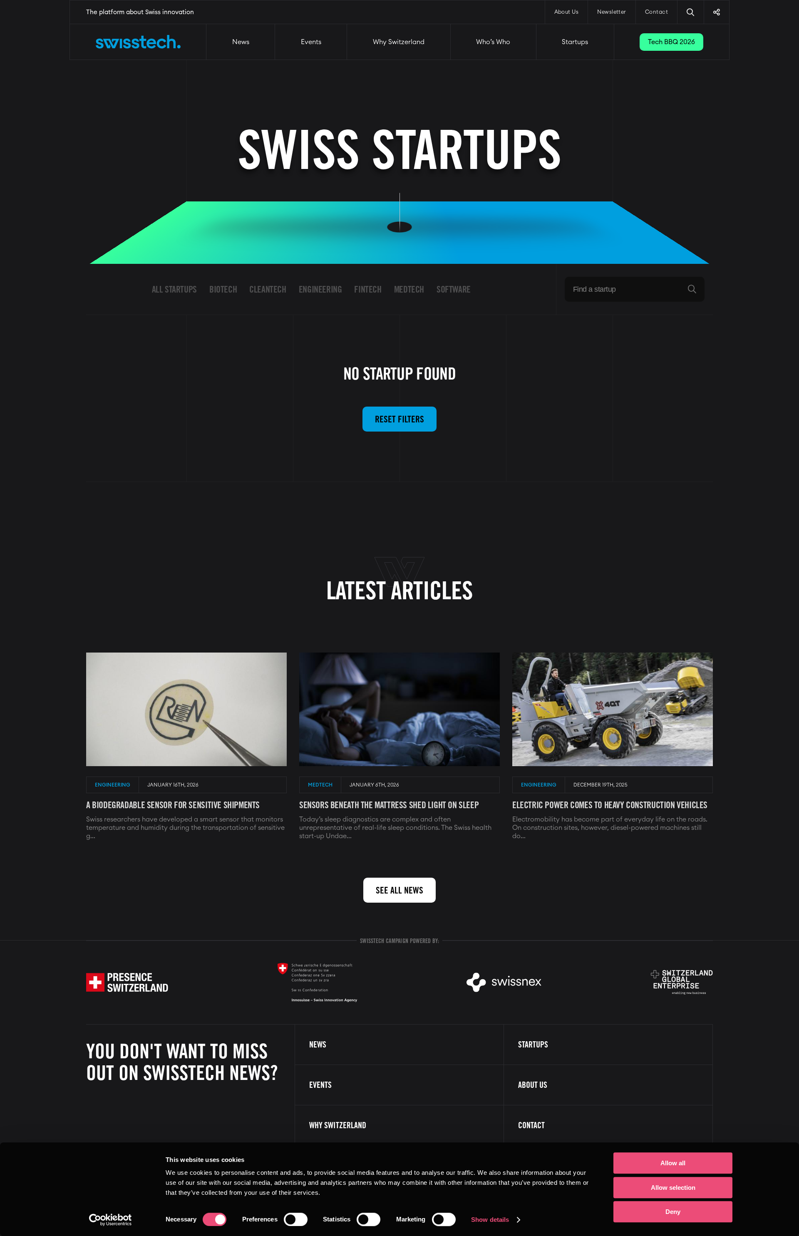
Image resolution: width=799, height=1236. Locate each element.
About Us (566, 12)
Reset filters (399, 419)
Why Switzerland (398, 42)
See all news (399, 890)
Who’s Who (493, 42)
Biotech (223, 289)
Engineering (320, 289)
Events (311, 42)
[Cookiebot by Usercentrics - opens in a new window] (110, 1220)
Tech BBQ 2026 (671, 42)
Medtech (409, 289)
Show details (490, 1219)
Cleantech (267, 289)
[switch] (296, 1219)
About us (532, 1085)
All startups (174, 289)
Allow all (672, 1163)
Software (454, 289)
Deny (672, 1211)
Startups (575, 42)
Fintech (367, 289)
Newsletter (611, 12)
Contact (656, 12)
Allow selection (673, 1187)
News (240, 42)
